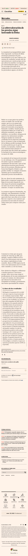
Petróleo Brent (24, 8)
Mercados (5, 18)
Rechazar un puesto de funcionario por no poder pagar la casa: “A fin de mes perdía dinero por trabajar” (13, 443)
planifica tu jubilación (5, 502)
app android (22, 507)
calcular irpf (5, 496)
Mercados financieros (6, 370)
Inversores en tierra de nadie (10, 362)
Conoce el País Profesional (14, 513)
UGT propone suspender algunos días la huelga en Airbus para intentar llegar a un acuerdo (14, 432)
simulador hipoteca (14, 496)
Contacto (3, 541)
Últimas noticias (6, 429)
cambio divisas (14, 501)
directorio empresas (22, 501)
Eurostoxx (8, 475)
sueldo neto (22, 496)
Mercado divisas (8, 22)
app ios (14, 507)
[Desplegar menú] (2, 11)
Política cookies (13, 541)
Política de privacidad (6, 543)
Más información (4, 376)
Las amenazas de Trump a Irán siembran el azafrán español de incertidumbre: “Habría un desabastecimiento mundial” (13, 438)
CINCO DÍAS (3, 363)
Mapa (17, 543)
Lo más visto (4, 456)
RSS (19, 543)
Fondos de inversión (17, 22)
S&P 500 (13, 8)
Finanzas (14, 370)
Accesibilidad (13, 543)
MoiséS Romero (14, 38)
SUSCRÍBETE (21, 11)
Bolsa (3, 22)
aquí (22, 380)
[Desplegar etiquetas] (26, 370)
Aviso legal (8, 541)
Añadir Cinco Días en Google (9, 47)
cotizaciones (5, 507)
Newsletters (23, 543)
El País (25, 14)
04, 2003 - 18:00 (14, 40)
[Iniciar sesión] (26, 11)
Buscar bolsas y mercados (8, 468)
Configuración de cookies (21, 541)
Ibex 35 (3, 8)
